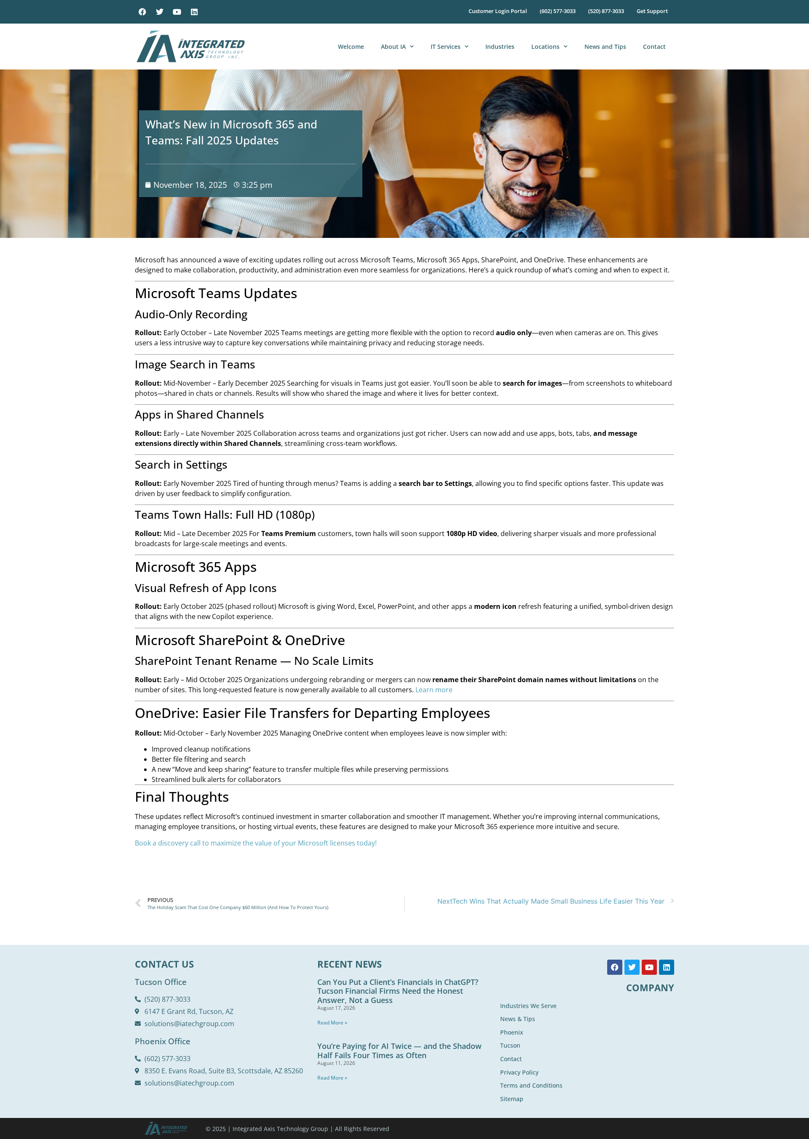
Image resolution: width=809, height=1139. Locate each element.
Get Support (652, 11)
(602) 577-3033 (558, 11)
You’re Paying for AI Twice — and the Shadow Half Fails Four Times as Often (399, 1050)
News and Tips (605, 47)
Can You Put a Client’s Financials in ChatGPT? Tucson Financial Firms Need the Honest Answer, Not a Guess (397, 991)
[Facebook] (142, 11)
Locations (545, 47)
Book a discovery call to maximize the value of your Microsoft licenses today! (256, 843)
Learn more (434, 689)
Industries (499, 47)
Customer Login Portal (498, 11)
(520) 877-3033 (606, 11)
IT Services (446, 47)
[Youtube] (177, 11)
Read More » (332, 1022)
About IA (393, 47)
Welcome (351, 47)
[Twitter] (159, 11)
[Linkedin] (194, 11)
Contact (654, 47)
